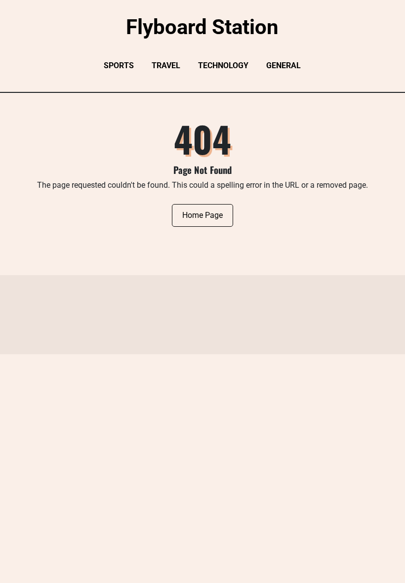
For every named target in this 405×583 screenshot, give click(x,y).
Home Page (202, 215)
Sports (119, 65)
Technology (223, 65)
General (283, 65)
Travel (166, 65)
